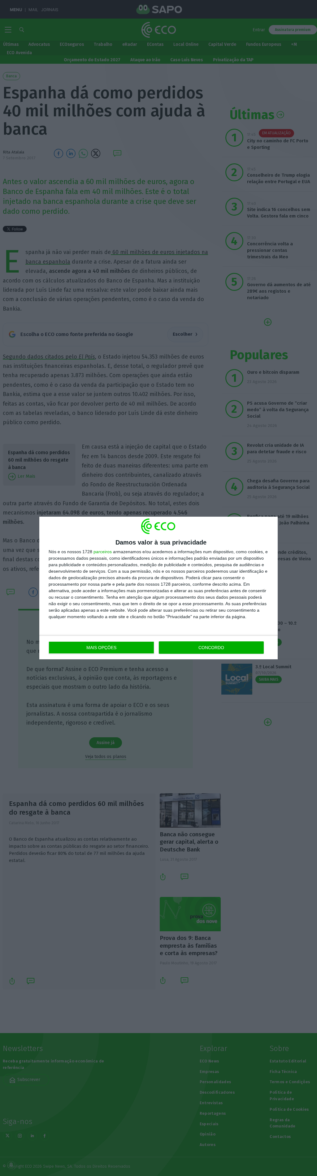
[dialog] (158, 588)
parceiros (102, 551)
